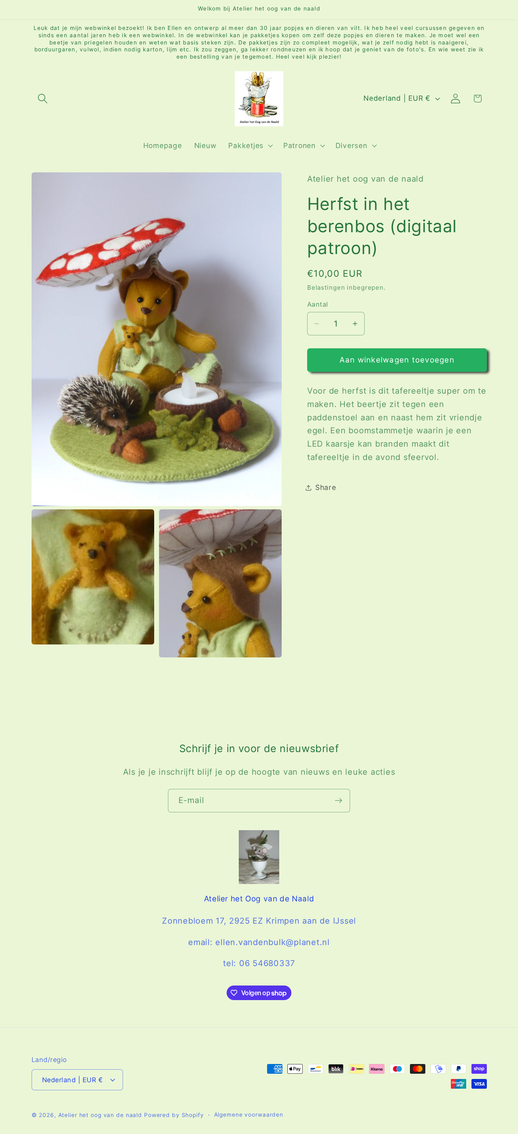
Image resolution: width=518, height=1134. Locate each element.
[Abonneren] (338, 800)
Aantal (317, 304)
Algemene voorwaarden (249, 1114)
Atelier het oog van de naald (100, 1115)
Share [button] (325, 487)
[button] (43, 98)
